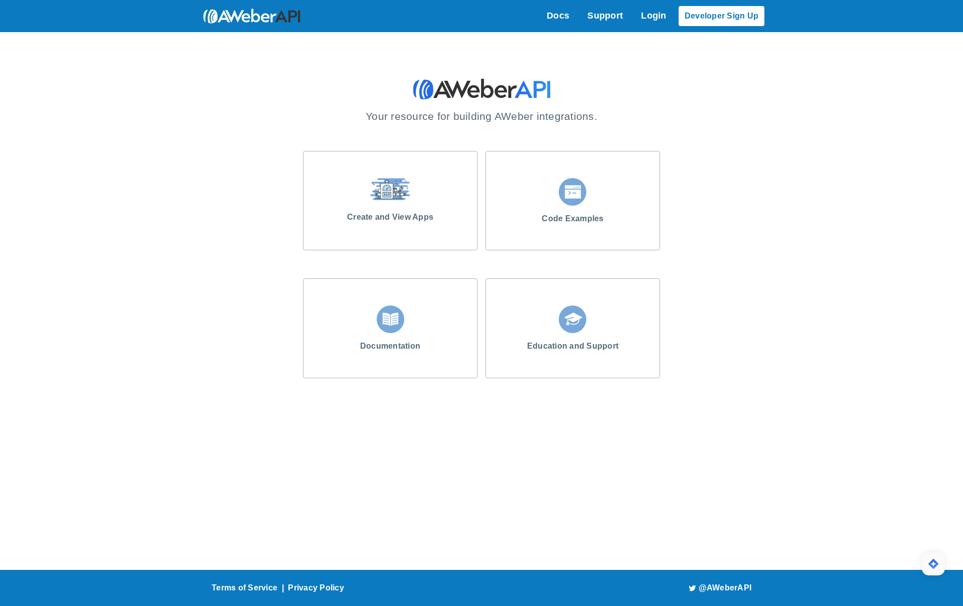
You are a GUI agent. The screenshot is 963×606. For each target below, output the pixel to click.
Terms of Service (244, 587)
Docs (558, 16)
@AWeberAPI (725, 587)
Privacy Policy (316, 587)
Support (605, 16)
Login (653, 16)
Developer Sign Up (721, 16)
